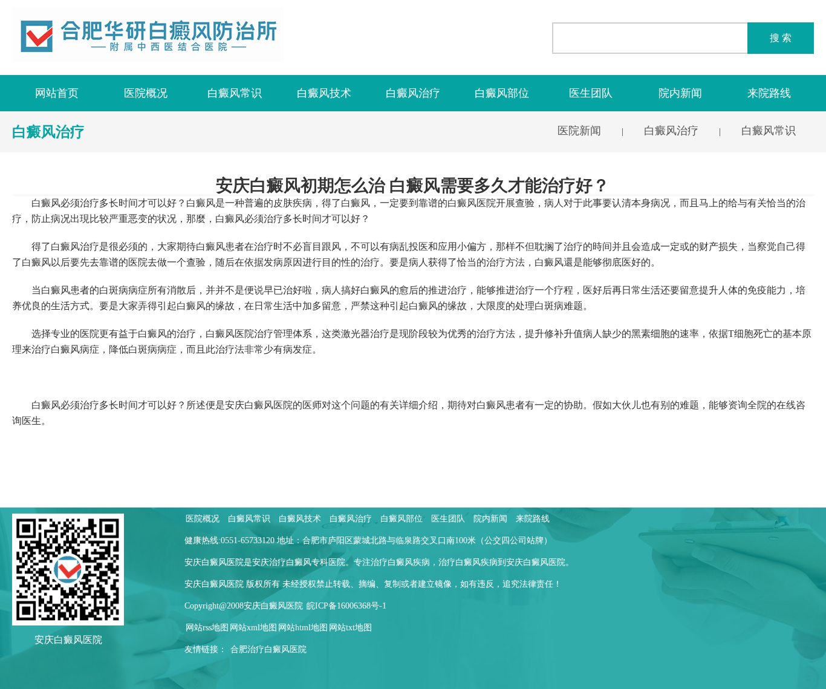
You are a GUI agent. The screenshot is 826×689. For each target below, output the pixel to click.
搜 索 (781, 38)
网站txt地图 (350, 627)
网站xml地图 (253, 627)
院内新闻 (680, 93)
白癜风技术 (324, 93)
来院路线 (769, 93)
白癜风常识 (234, 93)
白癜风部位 (502, 93)
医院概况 (145, 93)
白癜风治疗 (413, 93)
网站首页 (57, 93)
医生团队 (591, 93)
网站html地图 (303, 627)
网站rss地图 (207, 627)
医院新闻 (579, 131)
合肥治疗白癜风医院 (268, 649)
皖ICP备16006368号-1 (346, 605)
